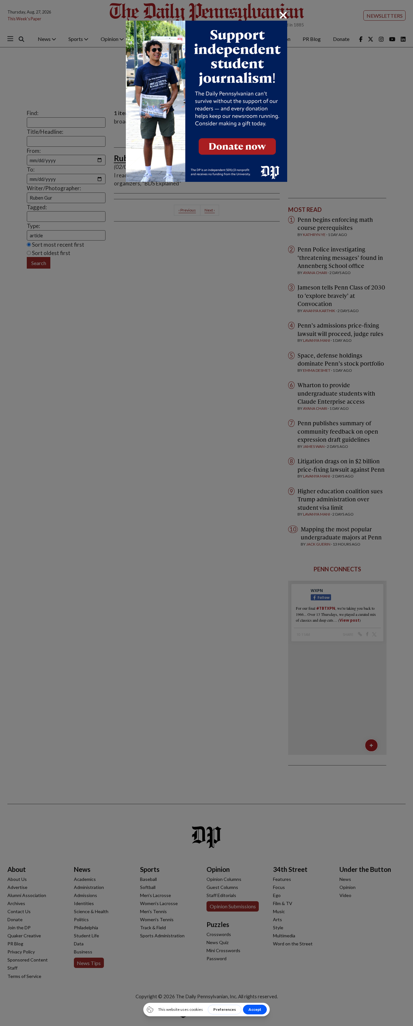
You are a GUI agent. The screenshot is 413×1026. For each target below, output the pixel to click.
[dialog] (206, 513)
